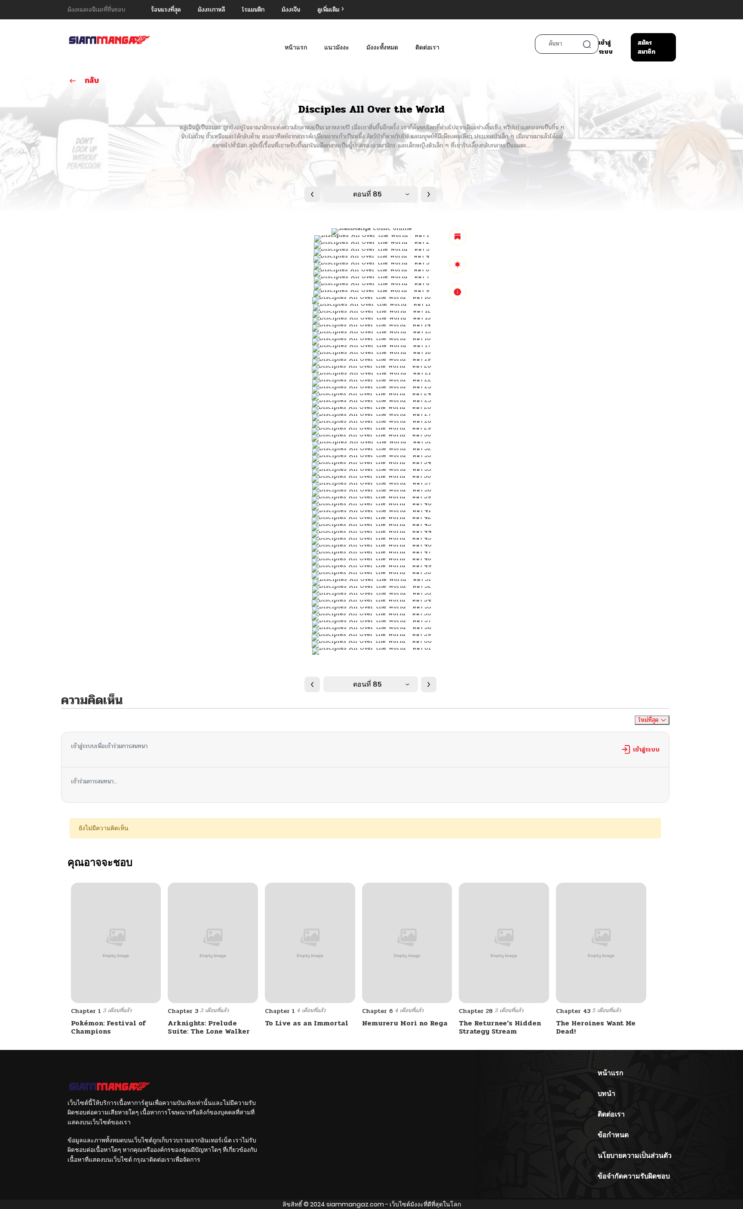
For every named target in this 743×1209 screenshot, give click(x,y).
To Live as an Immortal (306, 1023)
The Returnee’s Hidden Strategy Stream (500, 1027)
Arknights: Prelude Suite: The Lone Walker (209, 1027)
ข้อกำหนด (613, 1135)
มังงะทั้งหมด (382, 47)
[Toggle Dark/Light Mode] (457, 264)
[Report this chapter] (457, 292)
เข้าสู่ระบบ (606, 47)
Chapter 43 (573, 1011)
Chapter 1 (86, 1011)
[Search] (587, 44)
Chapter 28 (476, 1011)
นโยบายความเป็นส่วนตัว (635, 1155)
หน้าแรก (296, 47)
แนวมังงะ (336, 47)
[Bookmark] (457, 236)
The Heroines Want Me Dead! (596, 1027)
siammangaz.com (355, 1204)
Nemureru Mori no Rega (405, 1023)
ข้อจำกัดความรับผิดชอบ (634, 1176)
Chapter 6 (377, 1011)
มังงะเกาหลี (211, 9)
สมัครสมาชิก (646, 47)
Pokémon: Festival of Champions (108, 1027)
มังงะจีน (291, 9)
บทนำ (606, 1094)
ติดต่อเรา (427, 47)
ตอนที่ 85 (367, 194)
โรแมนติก (253, 9)
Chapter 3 (183, 1011)
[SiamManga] (110, 40)
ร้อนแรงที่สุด (166, 9)
